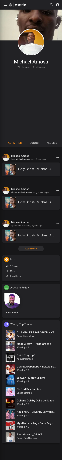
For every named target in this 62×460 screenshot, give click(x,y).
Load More (31, 248)
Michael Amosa (31, 62)
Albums (52, 143)
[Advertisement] (31, 101)
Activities (15, 143)
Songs (34, 143)
